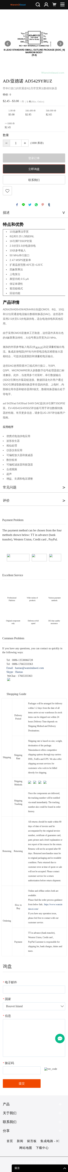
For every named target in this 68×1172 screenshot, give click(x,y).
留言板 (32, 1141)
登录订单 (34, 158)
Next (60, 44)
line (23, 205)
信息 (7, 1015)
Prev (8, 44)
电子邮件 (10, 982)
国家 (7, 999)
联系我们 (34, 180)
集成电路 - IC (50, 1141)
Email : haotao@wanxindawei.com (25, 668)
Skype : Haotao (14, 672)
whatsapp (36, 205)
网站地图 (25, 1147)
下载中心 (42, 1147)
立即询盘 (34, 169)
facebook (17, 205)
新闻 (20, 1141)
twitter (30, 205)
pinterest (43, 205)
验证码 (8, 1063)
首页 (10, 1141)
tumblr (49, 205)
